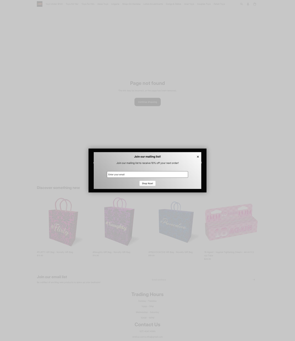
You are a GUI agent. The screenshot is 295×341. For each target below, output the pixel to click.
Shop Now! (147, 183)
